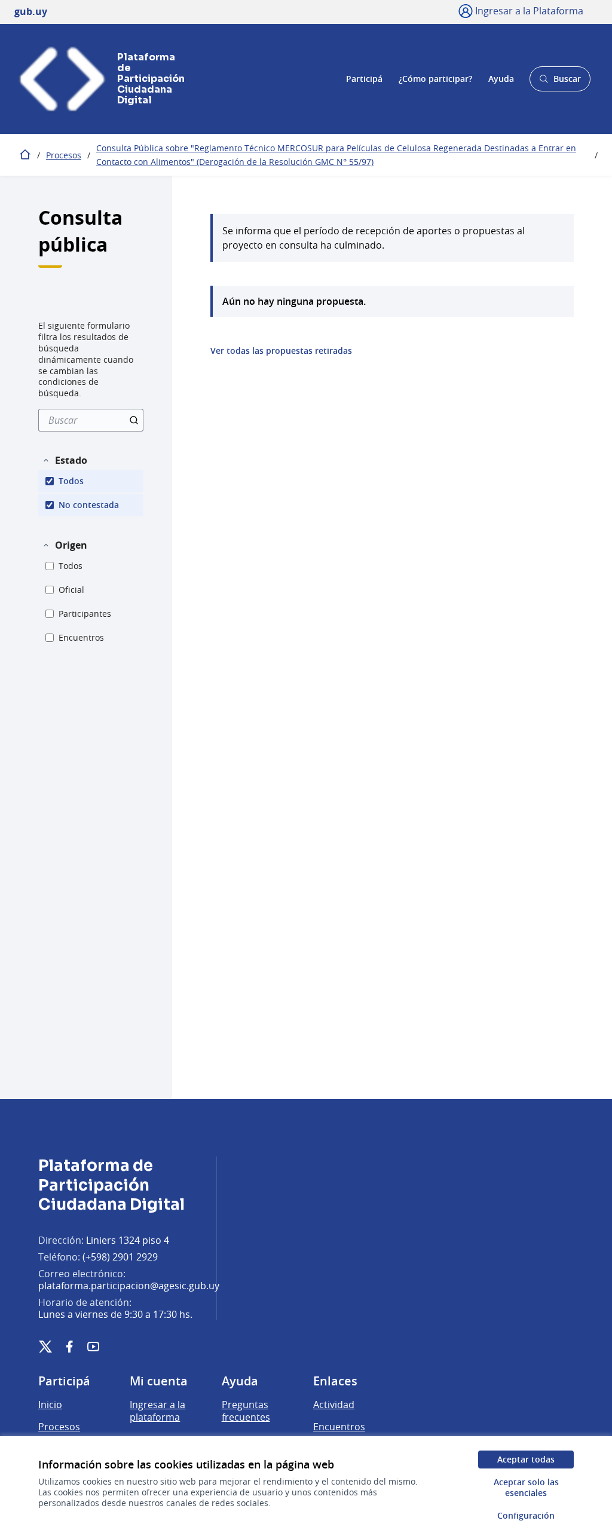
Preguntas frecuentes (246, 1411)
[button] (64, 460)
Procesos (63, 155)
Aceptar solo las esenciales (526, 1487)
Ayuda (501, 78)
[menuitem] (90, 420)
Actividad (333, 1404)
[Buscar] (134, 420)
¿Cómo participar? (435, 78)
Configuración (526, 1515)
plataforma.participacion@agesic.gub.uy (128, 1285)
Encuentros (339, 1426)
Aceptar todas (526, 1459)
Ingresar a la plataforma (157, 1411)
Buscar (559, 82)
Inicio (50, 1404)
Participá (364, 78)
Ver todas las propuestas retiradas (281, 350)
